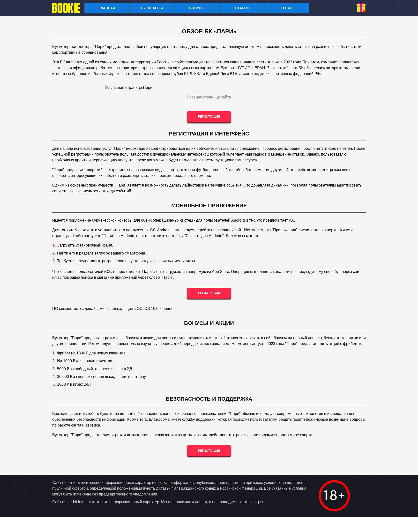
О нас (286, 8)
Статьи (242, 8)
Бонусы (197, 8)
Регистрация (209, 116)
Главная (107, 8)
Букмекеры (152, 8)
